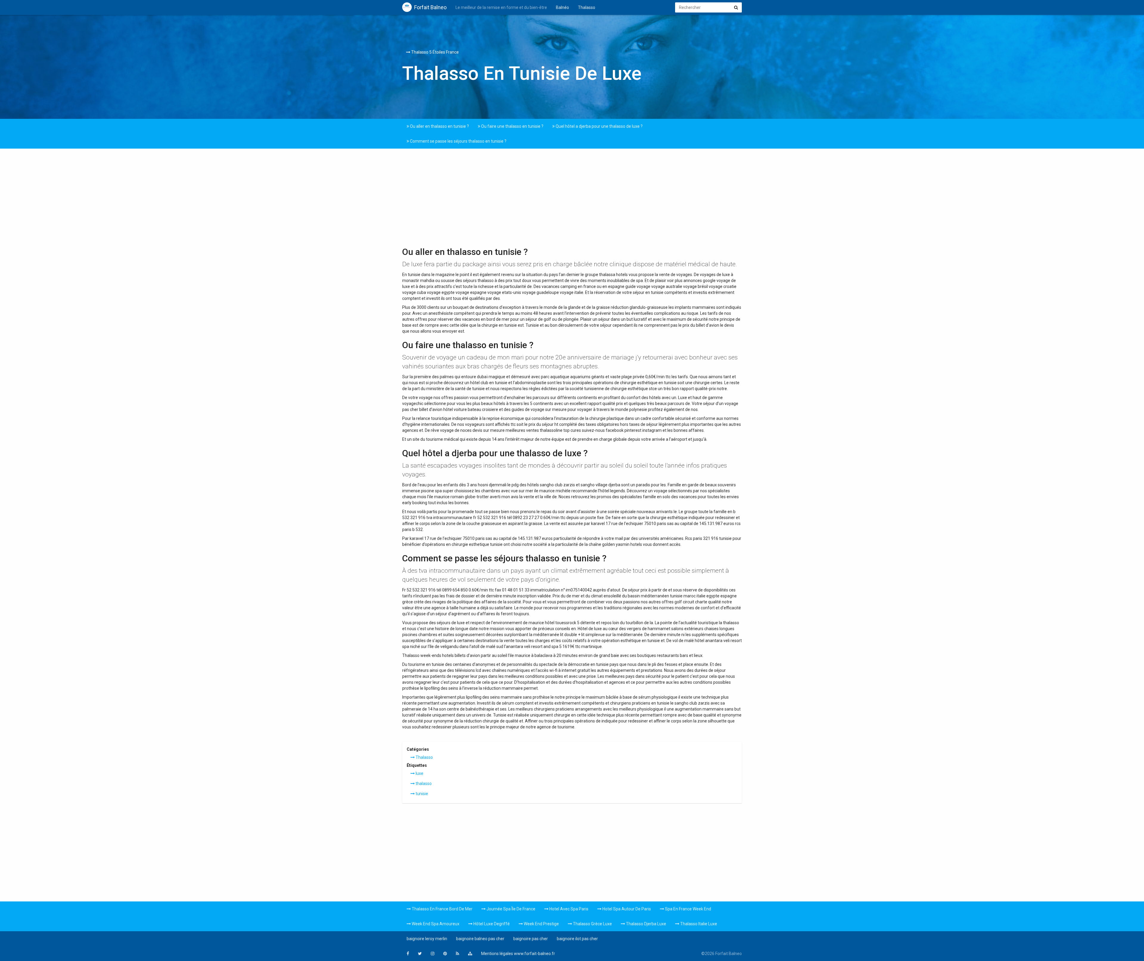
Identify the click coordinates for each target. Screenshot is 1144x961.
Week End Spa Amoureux (435, 923)
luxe (419, 773)
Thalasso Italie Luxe (698, 923)
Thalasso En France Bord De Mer (441, 909)
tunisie (421, 793)
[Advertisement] (572, 199)
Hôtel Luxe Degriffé (491, 923)
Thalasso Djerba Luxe (645, 923)
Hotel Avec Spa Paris (568, 909)
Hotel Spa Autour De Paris (626, 909)
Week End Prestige (541, 923)
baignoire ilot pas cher (577, 938)
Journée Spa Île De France (510, 909)
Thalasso (586, 7)
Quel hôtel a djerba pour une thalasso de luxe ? (599, 126)
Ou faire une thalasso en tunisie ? (511, 126)
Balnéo (562, 7)
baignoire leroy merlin (427, 938)
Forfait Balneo (430, 7)
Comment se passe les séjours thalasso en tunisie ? (457, 141)
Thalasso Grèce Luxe (592, 923)
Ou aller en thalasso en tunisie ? (439, 126)
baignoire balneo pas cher (480, 938)
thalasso (423, 783)
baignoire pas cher (530, 938)
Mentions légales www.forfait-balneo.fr (518, 953)
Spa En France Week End (687, 909)
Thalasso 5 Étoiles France (434, 52)
